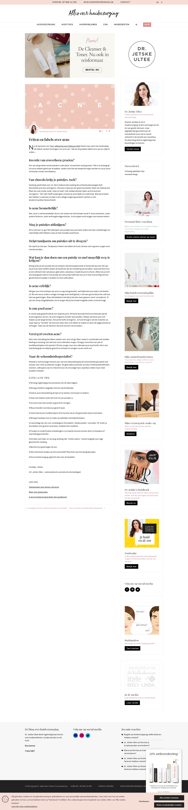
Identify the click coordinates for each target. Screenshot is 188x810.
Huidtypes (67, 25)
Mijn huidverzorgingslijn (98, 2)
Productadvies (106, 786)
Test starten (132, 648)
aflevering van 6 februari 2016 (67, 146)
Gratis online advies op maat (140, 237)
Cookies (51, 786)
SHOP (147, 25)
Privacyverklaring (61, 786)
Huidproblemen (88, 25)
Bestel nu (131, 503)
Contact (125, 2)
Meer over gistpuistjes (38, 492)
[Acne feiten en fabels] (70, 106)
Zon (105, 25)
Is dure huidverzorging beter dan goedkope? (48, 497)
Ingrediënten (121, 25)
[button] (180, 751)
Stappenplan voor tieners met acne (44, 487)
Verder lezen (132, 149)
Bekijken (130, 434)
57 (102, 131)
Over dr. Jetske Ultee (64, 2)
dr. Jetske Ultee (60, 131)
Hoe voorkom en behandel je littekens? (86, 508)
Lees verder (132, 703)
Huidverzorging (46, 25)
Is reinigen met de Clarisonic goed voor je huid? (47, 508)
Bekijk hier (131, 301)
